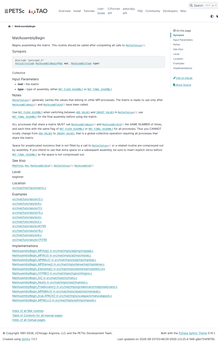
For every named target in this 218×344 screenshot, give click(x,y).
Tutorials (89, 11)
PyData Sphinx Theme (193, 333)
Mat (61, 63)
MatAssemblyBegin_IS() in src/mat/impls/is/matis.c (44, 278)
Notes (176, 44)
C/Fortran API (114, 11)
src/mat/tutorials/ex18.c (27, 230)
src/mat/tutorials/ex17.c (27, 208)
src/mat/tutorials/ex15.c (27, 212)
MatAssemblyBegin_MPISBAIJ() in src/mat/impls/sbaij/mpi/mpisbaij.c (56, 291)
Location (178, 58)
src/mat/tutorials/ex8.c (27, 235)
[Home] (9, 26)
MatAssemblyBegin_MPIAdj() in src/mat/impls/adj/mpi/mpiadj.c (52, 250)
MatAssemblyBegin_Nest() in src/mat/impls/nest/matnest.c (50, 282)
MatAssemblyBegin (46, 63)
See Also (178, 49)
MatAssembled (82, 165)
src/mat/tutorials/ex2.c (27, 221)
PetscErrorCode (24, 63)
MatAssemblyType (81, 63)
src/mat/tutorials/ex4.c (27, 217)
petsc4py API (129, 11)
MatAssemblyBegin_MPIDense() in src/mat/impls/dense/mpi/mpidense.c (58, 264)
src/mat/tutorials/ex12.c (27, 199)
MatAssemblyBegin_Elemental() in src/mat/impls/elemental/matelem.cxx (58, 269)
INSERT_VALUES (105, 112)
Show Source (183, 84)
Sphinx (26, 339)
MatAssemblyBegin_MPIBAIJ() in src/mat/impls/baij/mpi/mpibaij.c (54, 259)
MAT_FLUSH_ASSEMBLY (70, 89)
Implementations (182, 68)
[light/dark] (212, 16)
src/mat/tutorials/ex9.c (27, 203)
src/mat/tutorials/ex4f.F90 (29, 226)
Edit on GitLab (184, 78)
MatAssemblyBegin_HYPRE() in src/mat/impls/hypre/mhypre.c (52, 273)
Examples (178, 63)
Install (77, 11)
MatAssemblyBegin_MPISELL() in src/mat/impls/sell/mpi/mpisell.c (54, 300)
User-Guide (101, 11)
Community (152, 11)
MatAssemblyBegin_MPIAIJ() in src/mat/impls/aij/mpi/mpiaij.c (51, 255)
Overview (65, 11)
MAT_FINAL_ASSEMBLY (99, 89)
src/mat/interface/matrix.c (29, 188)
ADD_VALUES (83, 112)
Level (176, 54)
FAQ (140, 11)
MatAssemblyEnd (52, 104)
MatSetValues (134, 45)
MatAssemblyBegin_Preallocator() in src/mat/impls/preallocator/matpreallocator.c (65, 286)
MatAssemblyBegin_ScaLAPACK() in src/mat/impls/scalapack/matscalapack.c (62, 295)
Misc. (183, 11)
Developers (170, 11)
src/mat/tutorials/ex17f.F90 (29, 239)
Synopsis (178, 35)
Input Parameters (183, 39)
